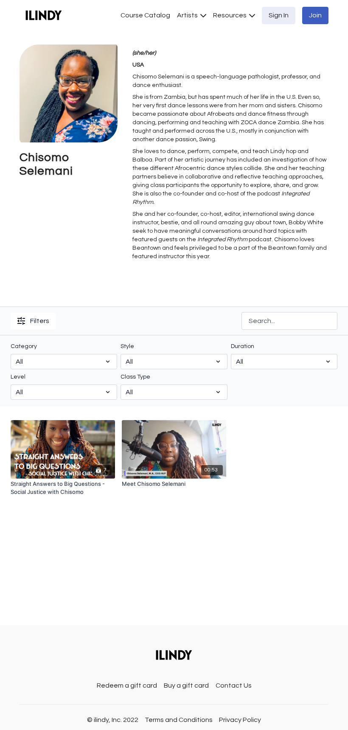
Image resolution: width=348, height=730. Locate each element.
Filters (39, 321)
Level (18, 377)
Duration (242, 346)
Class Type (135, 377)
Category (24, 346)
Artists (188, 15)
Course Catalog (145, 15)
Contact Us (234, 685)
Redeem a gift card (127, 685)
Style (127, 346)
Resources (230, 15)
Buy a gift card (186, 685)
